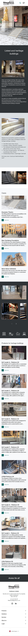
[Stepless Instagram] (12, 604)
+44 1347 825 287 (14, 599)
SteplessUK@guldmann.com (14, 600)
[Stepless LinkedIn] (16, 604)
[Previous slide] (11, 323)
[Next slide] (16, 323)
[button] (24, 3)
